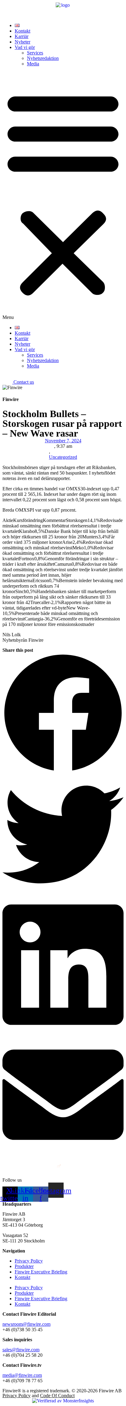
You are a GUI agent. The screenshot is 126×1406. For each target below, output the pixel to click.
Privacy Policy (29, 1260)
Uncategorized (63, 457)
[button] (63, 195)
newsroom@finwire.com (26, 1324)
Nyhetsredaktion (43, 58)
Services (35, 52)
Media (33, 63)
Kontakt (22, 30)
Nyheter (22, 41)
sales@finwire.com (20, 1349)
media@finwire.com (22, 1375)
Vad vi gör (25, 47)
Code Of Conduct (57, 1395)
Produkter (24, 1266)
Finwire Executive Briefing (41, 1271)
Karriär (21, 36)
